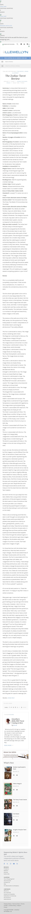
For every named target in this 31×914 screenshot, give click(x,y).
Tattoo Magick (17, 783)
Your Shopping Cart (9, 879)
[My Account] (21, 44)
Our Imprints (7, 892)
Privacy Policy (7, 904)
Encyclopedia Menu (12, 66)
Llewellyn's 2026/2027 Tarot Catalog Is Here (18, 721)
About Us (6, 891)
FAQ (5, 884)
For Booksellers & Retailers (11, 885)
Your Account (7, 880)
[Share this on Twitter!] (11, 707)
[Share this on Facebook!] (9, 707)
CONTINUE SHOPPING (6, 8)
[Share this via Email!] (17, 707)
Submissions (7, 899)
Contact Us (7, 882)
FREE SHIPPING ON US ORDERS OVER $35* (16, 58)
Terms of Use (16, 904)
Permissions (7, 897)
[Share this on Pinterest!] (13, 707)
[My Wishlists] (24, 44)
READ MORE (7, 745)
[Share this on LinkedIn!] (15, 707)
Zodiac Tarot (11, 698)
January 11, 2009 (9, 81)
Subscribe (6, 874)
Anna (15, 725)
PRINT (25, 707)
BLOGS (11, 714)
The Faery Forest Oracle (20, 799)
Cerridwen (16, 814)
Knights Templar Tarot (19, 829)
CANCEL (2, 35)
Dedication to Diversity (10, 896)
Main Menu (9, 61)
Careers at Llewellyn (9, 894)
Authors (6, 870)
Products (6, 869)
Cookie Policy (12, 905)
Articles (6, 872)
